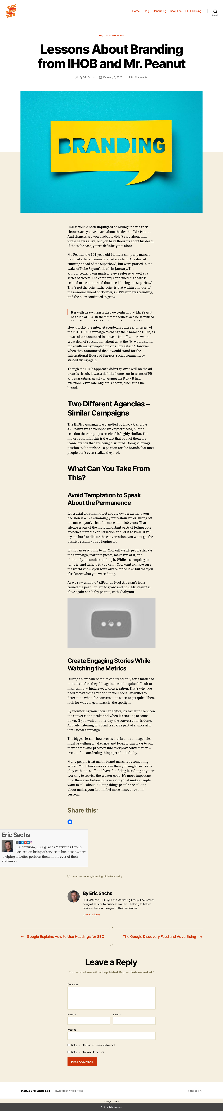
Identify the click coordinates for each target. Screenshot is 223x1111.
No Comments (139, 77)
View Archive (91, 914)
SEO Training (193, 11)
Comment (74, 984)
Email (117, 1014)
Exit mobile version (111, 1107)
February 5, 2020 (112, 77)
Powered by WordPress (68, 1090)
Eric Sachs (89, 77)
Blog (146, 11)
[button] (70, 821)
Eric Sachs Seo (40, 1090)
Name (72, 1014)
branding (97, 876)
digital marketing (113, 876)
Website (72, 1029)
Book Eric (176, 11)
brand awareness (81, 876)
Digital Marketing (111, 35)
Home (136, 11)
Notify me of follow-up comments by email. (93, 1045)
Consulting (159, 11)
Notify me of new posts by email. (88, 1052)
